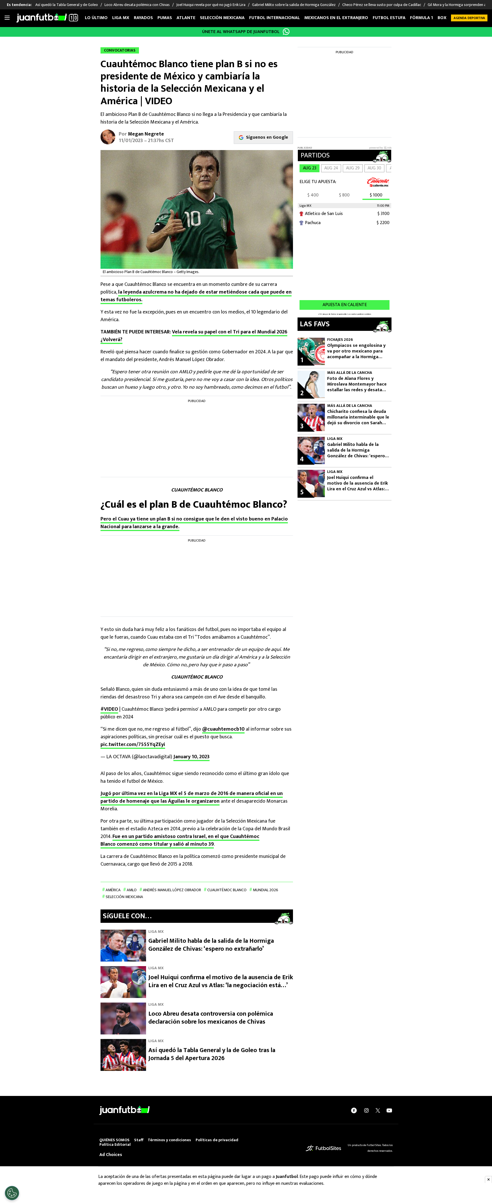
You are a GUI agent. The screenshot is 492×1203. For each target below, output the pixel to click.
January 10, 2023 (191, 757)
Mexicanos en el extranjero (336, 18)
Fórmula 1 (421, 18)
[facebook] (353, 1110)
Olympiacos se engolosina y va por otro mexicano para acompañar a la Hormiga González (356, 351)
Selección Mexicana (222, 18)
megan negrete (146, 134)
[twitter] (378, 1110)
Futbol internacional (274, 18)
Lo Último (96, 18)
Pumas (164, 18)
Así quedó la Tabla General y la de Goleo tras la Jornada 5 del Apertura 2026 (211, 1054)
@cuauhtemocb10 (223, 729)
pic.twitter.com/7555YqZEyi (133, 744)
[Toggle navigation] (7, 18)
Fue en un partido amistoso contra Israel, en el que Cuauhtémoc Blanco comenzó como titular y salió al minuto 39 (180, 840)
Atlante (186, 18)
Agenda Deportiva (469, 18)
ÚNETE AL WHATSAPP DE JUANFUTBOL (241, 32)
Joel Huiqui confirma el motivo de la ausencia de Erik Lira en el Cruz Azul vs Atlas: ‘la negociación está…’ (220, 981)
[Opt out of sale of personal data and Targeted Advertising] (12, 1193)
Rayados (143, 18)
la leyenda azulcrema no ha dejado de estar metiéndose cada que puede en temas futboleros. (196, 296)
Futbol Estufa (389, 18)
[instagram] (366, 1110)
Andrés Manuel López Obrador (172, 890)
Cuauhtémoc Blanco (227, 890)
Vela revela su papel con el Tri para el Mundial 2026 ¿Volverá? (194, 336)
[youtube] (389, 1110)
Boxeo (445, 18)
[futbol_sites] (323, 1148)
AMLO (132, 890)
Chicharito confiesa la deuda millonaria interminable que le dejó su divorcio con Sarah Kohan (358, 417)
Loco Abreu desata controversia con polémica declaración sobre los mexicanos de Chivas (210, 1018)
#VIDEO (109, 709)
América (113, 890)
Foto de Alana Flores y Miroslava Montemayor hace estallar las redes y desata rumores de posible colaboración (357, 384)
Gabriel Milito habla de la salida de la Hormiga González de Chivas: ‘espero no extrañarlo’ (211, 945)
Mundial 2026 (265, 890)
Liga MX (120, 18)
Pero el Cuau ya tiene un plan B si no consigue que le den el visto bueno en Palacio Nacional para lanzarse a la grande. (194, 523)
